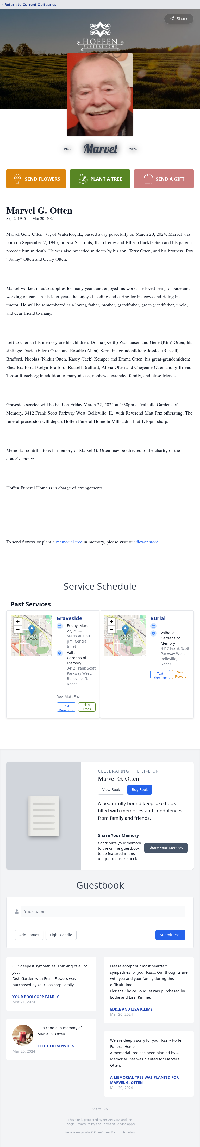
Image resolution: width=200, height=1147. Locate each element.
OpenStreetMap (105, 1132)
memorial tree (69, 542)
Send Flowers (180, 674)
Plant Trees (87, 707)
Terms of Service (114, 1124)
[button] (31, 630)
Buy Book (140, 789)
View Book (111, 789)
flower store (147, 542)
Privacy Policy (85, 1124)
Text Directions (66, 708)
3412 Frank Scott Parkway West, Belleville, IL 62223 (81, 676)
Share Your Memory (166, 847)
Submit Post (170, 934)
